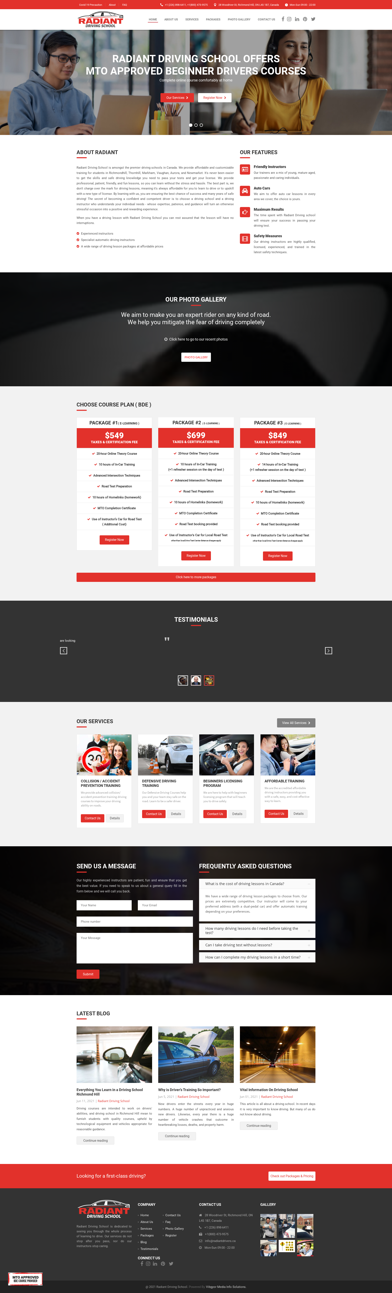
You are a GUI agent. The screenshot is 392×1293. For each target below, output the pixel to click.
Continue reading (95, 1141)
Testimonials (149, 1249)
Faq (167, 1222)
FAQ (124, 4)
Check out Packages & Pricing (292, 1176)
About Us (171, 19)
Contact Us (266, 19)
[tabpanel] (196, 652)
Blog (143, 1242)
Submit (88, 974)
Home (153, 19)
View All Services (294, 723)
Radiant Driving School (114, 1101)
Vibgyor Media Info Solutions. (226, 1287)
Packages (213, 19)
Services (192, 19)
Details (115, 818)
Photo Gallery (239, 19)
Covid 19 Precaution (90, 4)
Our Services (175, 98)
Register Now (212, 98)
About (112, 4)
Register (171, 1235)
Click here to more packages (196, 577)
